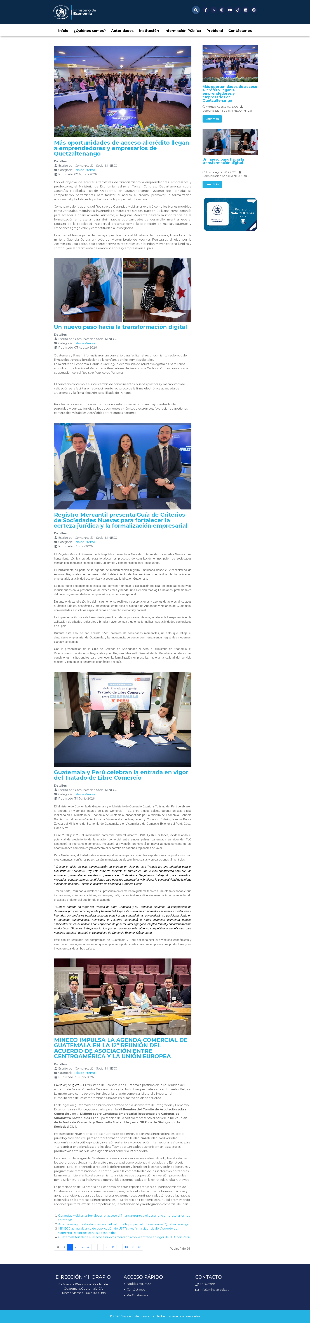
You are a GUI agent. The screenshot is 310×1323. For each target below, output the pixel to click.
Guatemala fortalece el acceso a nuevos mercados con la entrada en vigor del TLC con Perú (124, 1237)
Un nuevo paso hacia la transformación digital (120, 327)
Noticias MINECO (139, 1284)
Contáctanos (136, 1289)
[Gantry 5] (74, 12)
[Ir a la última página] (139, 1247)
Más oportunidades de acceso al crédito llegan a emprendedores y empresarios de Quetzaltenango (121, 148)
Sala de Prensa (84, 170)
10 (126, 1247)
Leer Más (212, 119)
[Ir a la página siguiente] (133, 1247)
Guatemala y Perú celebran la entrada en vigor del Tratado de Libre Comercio (121, 775)
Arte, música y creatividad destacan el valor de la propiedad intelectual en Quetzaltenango (123, 1224)
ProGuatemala (137, 1295)
